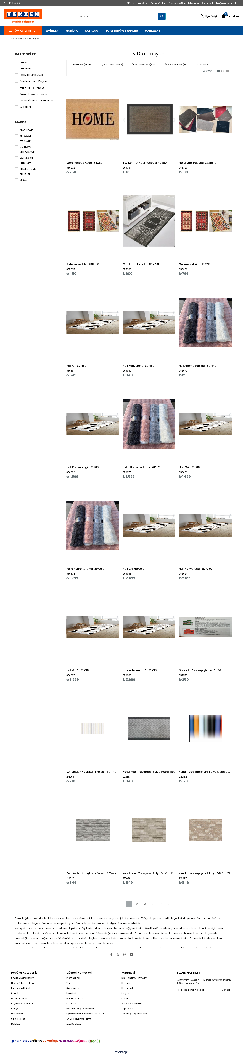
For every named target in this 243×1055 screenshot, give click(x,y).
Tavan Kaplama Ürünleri (34, 94)
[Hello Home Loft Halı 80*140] (205, 322)
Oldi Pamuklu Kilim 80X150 (141, 264)
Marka (21, 122)
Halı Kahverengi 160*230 (195, 569)
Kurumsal (207, 3)
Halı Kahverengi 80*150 (138, 366)
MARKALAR (152, 31)
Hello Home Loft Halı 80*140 (197, 366)
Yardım (70, 983)
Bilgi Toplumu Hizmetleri (134, 978)
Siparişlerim (72, 988)
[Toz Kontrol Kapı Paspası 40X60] (149, 119)
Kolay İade (72, 1003)
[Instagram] (125, 954)
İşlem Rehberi (73, 978)
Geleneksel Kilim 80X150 (82, 264)
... (153, 904)
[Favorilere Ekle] (93, 127)
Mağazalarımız (225, 3)
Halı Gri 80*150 (76, 366)
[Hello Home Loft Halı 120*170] (149, 423)
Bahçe (14, 1008)
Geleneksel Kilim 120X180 (195, 264)
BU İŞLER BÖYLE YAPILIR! (121, 31)
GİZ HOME (25, 146)
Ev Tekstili (25, 106)
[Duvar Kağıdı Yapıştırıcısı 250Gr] (205, 626)
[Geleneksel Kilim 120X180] (205, 220)
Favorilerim (72, 993)
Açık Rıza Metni (74, 1024)
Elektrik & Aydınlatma (22, 983)
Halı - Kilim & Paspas (32, 87)
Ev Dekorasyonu (19, 998)
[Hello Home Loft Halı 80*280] (92, 525)
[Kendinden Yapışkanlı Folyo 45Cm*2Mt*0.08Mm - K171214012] (92, 728)
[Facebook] (111, 954)
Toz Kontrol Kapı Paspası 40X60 (145, 163)
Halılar (23, 62)
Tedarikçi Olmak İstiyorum (184, 3)
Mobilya (15, 1024)
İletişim (125, 993)
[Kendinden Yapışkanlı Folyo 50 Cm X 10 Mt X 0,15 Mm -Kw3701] (149, 829)
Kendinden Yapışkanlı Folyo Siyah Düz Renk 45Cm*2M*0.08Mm (205, 772)
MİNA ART (25, 163)
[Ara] (161, 16)
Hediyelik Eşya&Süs (31, 74)
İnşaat (14, 993)
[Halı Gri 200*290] (92, 626)
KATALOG (91, 31)
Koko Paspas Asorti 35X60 (84, 163)
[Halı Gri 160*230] (149, 525)
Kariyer (125, 998)
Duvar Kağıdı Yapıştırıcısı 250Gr (201, 670)
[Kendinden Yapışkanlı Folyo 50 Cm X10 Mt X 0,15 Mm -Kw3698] (205, 829)
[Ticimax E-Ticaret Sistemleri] (121, 1052)
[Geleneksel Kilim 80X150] (92, 220)
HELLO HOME (27, 152)
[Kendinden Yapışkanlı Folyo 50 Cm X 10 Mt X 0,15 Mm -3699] (92, 829)
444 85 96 (14, 3)
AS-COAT (25, 135)
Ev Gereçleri (17, 1013)
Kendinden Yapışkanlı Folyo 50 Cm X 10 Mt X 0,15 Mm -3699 (92, 873)
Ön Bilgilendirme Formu (79, 1018)
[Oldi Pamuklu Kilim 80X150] (149, 220)
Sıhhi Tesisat (18, 1018)
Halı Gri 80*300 (189, 467)
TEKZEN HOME (28, 168)
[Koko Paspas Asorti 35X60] (92, 119)
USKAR (23, 179)
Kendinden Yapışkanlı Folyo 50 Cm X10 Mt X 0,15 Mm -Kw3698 (205, 873)
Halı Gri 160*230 (133, 569)
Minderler (25, 68)
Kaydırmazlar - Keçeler (34, 81)
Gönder (226, 989)
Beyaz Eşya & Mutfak (22, 1003)
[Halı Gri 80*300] (205, 423)
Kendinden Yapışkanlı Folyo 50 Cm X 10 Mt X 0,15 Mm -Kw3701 (149, 873)
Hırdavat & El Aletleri (21, 988)
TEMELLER (25, 174)
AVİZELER (52, 31)
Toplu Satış (127, 1008)
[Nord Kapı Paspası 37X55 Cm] (205, 119)
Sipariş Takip (158, 3)
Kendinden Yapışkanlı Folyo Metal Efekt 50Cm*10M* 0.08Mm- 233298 (149, 772)
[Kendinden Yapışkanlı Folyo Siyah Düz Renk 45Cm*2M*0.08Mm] (205, 728)
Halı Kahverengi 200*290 (140, 670)
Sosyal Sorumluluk (132, 1003)
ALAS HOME (26, 130)
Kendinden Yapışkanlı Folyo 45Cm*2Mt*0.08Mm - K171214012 (92, 772)
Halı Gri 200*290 (77, 670)
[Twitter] (118, 954)
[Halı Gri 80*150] (92, 322)
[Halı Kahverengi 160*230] (205, 525)
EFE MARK (25, 141)
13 (161, 904)
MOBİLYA (71, 31)
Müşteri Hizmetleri (137, 3)
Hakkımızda (128, 988)
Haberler (126, 983)
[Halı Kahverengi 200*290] (149, 626)
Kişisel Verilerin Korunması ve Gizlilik (85, 1013)
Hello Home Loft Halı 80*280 (85, 569)
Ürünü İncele (105, 127)
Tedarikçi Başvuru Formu (135, 1013)
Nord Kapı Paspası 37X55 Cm (199, 163)
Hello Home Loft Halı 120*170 (142, 467)
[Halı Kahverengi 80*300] (92, 423)
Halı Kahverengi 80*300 (82, 467)
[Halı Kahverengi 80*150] (149, 322)
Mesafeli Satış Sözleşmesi (80, 1008)
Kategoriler (25, 54)
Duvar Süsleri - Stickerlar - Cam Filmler (38, 100)
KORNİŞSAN (26, 157)
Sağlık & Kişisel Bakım (22, 978)
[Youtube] (131, 954)
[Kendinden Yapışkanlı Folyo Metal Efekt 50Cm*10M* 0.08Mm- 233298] (149, 728)
